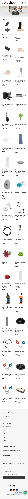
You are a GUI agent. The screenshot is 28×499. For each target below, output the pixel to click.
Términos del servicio (7, 423)
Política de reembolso (7, 426)
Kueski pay (5, 433)
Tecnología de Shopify (17, 494)
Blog (3, 430)
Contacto (4, 419)
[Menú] (25, 2)
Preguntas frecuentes (7, 437)
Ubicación (4, 453)
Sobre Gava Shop (6, 416)
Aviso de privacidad (6, 440)
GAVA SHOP (12, 494)
